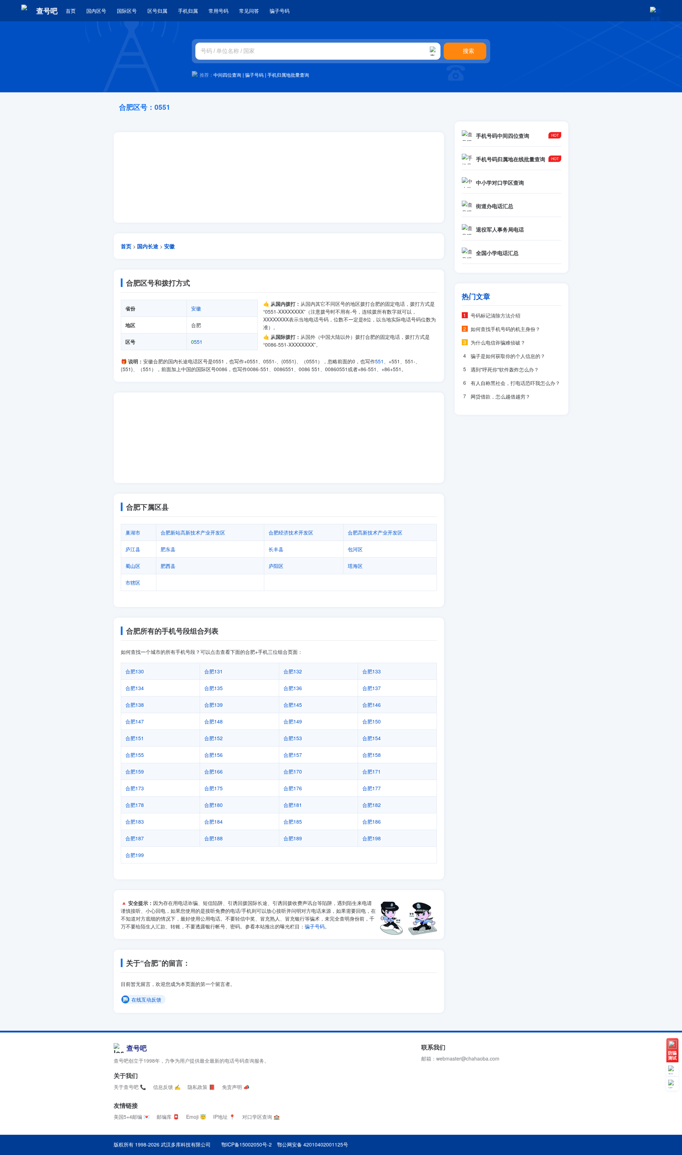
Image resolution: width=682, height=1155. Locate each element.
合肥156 (213, 754)
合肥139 (213, 704)
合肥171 (371, 771)
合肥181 (292, 804)
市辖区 (132, 582)
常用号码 (218, 10)
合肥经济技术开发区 (291, 532)
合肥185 (292, 821)
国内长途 (147, 246)
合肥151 (134, 738)
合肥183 (134, 821)
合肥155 (134, 754)
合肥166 (213, 771)
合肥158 (371, 754)
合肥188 (213, 838)
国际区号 (127, 10)
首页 (71, 10)
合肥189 (292, 838)
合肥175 (213, 788)
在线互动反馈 (146, 1000)
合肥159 (134, 771)
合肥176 (292, 788)
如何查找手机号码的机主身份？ (505, 328)
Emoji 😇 (196, 1116)
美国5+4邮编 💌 (132, 1116)
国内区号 (96, 10)
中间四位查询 (227, 74)
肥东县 (168, 549)
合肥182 (371, 804)
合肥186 (371, 821)
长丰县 (276, 549)
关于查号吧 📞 (130, 1086)
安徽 (169, 246)
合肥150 (371, 721)
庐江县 (132, 549)
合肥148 (213, 721)
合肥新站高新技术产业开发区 (193, 532)
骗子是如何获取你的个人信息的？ (508, 355)
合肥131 (213, 671)
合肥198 (371, 838)
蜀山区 (132, 565)
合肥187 (134, 838)
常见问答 (249, 10)
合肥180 (213, 804)
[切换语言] (655, 10)
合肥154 (371, 738)
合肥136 (292, 688)
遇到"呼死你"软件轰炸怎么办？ (505, 369)
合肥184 (213, 821)
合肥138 (134, 704)
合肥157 (292, 754)
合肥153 (292, 738)
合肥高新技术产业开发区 (375, 532)
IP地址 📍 (224, 1116)
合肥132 (292, 671)
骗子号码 (279, 10)
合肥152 (213, 738)
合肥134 (134, 688)
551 (196, 341)
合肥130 (134, 671)
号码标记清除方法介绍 (495, 315)
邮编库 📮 (168, 1116)
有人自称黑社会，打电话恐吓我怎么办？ (515, 382)
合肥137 (371, 688)
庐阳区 (276, 565)
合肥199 (134, 854)
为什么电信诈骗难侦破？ (498, 342)
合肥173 (134, 788)
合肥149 (292, 721)
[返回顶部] (672, 1084)
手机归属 (188, 10)
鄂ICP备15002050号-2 (246, 1144)
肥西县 (168, 565)
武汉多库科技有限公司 (186, 1144)
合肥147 (134, 721)
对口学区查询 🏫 (261, 1116)
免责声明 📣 (235, 1086)
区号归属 (157, 10)
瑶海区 (355, 565)
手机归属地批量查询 (288, 74)
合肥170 (292, 771)
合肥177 (371, 788)
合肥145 (292, 704)
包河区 (355, 549)
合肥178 (134, 804)
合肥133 (371, 671)
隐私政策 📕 (201, 1086)
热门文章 (476, 296)
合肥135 (213, 688)
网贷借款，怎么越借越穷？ (500, 396)
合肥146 (371, 704)
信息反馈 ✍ (166, 1086)
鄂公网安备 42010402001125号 (312, 1144)
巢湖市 (132, 532)
